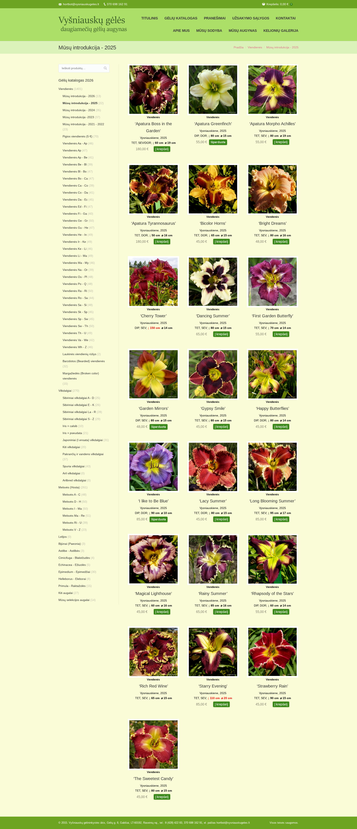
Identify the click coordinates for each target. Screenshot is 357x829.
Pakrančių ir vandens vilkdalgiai (83, 454)
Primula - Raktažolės (72, 586)
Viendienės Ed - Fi (75, 206)
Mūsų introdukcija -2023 (78, 117)
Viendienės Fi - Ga (75, 213)
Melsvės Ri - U (72, 522)
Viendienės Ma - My (76, 262)
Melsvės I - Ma (72, 508)
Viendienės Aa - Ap (75, 143)
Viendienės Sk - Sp (75, 312)
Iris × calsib (70, 426)
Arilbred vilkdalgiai (74, 480)
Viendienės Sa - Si (75, 305)
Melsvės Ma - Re (74, 515)
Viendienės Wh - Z (75, 347)
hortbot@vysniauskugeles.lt (81, 4)
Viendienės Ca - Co (75, 185)
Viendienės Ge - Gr (75, 220)
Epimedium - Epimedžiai (74, 571)
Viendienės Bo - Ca (75, 178)
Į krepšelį (162, 149)
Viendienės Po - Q (74, 283)
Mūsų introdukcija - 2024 (79, 110)
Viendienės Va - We (75, 340)
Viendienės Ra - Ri (75, 291)
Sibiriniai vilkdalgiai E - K (78, 405)
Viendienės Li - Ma (75, 255)
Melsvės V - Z (72, 529)
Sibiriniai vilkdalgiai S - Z (78, 419)
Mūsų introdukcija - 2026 (79, 96)
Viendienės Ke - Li (74, 248)
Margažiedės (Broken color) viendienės (81, 376)
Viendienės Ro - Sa (75, 298)
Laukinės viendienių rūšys (79, 354)
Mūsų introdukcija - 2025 (80, 103)
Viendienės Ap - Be (75, 157)
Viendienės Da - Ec (75, 199)
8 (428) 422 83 (173, 822)
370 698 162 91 (117, 4)
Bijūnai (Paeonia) (69, 543)
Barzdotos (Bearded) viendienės (84, 361)
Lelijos (62, 536)
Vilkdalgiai (64, 390)
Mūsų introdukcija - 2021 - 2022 (83, 124)
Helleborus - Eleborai (72, 578)
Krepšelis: (279, 4)
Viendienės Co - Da (75, 192)
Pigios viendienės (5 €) (77, 136)
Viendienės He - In (75, 234)
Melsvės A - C (71, 494)
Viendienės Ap (72, 150)
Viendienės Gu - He (75, 227)
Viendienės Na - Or (75, 269)
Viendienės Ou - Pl (75, 276)
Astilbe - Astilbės (69, 550)
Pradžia (239, 47)
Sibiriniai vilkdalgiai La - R (79, 412)
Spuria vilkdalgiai (73, 466)
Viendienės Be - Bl (75, 164)
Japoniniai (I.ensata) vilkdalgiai (83, 440)
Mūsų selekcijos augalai (73, 600)
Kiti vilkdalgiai (71, 447)
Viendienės (255, 47)
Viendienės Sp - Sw (75, 319)
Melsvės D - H (72, 501)
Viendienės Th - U (74, 333)
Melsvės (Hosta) (69, 487)
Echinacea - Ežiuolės (72, 564)
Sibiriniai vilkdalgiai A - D (78, 398)
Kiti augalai (65, 593)
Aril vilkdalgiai (71, 473)
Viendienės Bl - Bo (75, 171)
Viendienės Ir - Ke (74, 241)
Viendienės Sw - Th (75, 326)
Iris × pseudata (72, 433)
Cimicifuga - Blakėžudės (74, 557)
